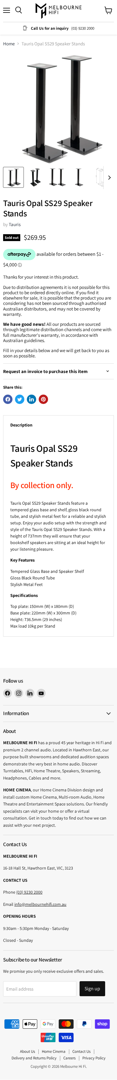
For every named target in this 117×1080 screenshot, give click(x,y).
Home (9, 43)
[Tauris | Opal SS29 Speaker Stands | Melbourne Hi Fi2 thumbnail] (35, 177)
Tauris (15, 224)
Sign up (92, 988)
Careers (69, 1058)
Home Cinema (54, 1051)
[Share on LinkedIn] (31, 399)
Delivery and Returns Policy (34, 1058)
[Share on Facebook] (7, 399)
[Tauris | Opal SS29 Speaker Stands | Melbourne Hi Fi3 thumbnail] (57, 177)
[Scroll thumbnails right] (108, 177)
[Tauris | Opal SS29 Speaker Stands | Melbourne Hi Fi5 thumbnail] (101, 177)
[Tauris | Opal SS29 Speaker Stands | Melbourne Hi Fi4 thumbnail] (79, 177)
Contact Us (81, 1051)
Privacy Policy (93, 1058)
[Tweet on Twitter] (19, 399)
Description (21, 425)
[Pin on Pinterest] (43, 399)
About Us (27, 1051)
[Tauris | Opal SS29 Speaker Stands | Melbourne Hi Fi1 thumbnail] (13, 177)
